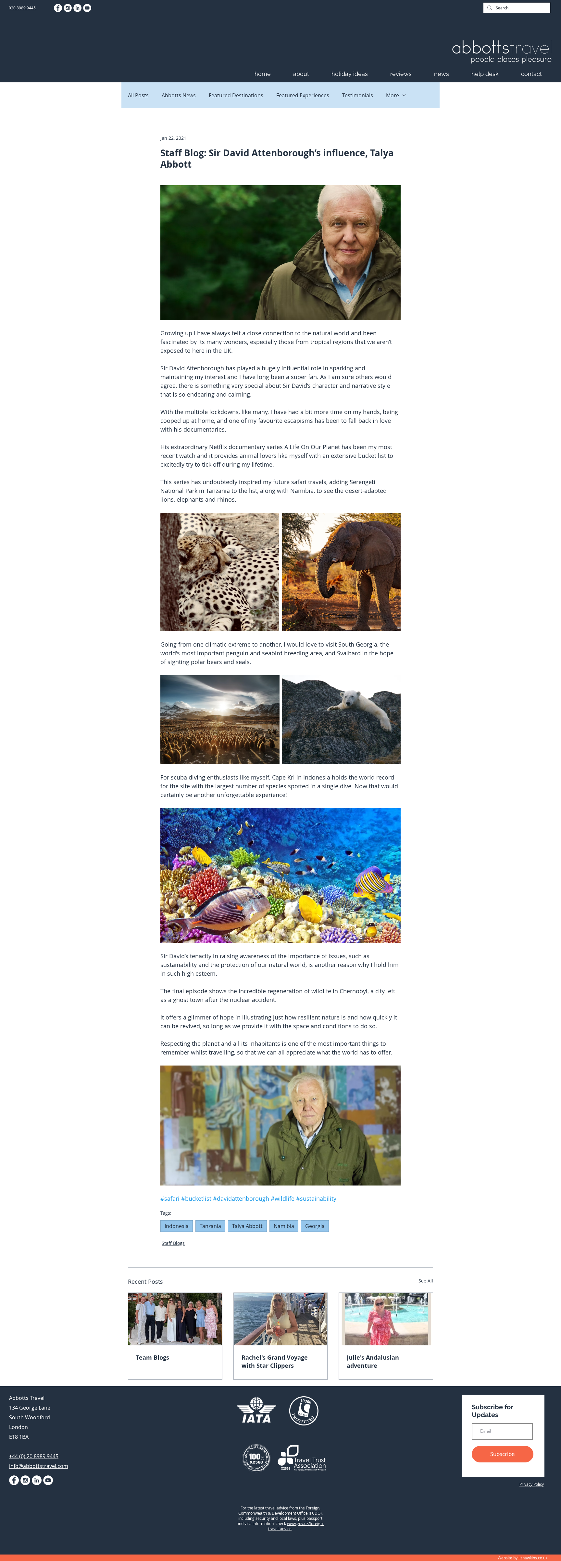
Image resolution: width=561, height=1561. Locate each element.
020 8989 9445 (22, 7)
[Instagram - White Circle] (68, 8)
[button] (309, 74)
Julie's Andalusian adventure (373, 1361)
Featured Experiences (302, 95)
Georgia (315, 1226)
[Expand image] (219, 572)
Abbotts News (179, 95)
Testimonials (357, 95)
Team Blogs (152, 1357)
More (392, 95)
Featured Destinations (236, 95)
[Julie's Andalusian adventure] (386, 1319)
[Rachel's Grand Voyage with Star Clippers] (281, 1319)
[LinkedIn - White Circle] (77, 8)
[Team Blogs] (175, 1319)
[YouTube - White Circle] (87, 8)
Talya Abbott (247, 1226)
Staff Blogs (173, 1243)
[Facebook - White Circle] (58, 8)
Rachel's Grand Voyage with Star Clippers (275, 1361)
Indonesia (177, 1226)
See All (425, 1281)
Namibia (284, 1226)
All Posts (138, 95)
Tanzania (210, 1226)
